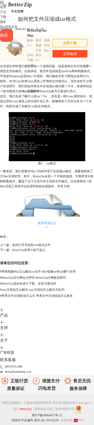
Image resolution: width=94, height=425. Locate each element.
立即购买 (70, 54)
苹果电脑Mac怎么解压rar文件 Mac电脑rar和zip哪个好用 (38, 271)
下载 (3, 17)
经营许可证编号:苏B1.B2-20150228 (35, 420)
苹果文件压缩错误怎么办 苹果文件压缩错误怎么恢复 (36, 295)
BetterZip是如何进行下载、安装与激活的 (28, 283)
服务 (3, 22)
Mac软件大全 (8, 26)
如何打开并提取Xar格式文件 (31, 245)
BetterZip (20, 7)
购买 (4, 35)
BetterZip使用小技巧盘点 (28, 250)
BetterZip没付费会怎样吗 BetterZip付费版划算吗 (33, 277)
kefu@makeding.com (18, 371)
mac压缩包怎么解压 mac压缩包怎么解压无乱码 (32, 289)
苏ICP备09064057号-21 (47, 415)
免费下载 (70, 43)
